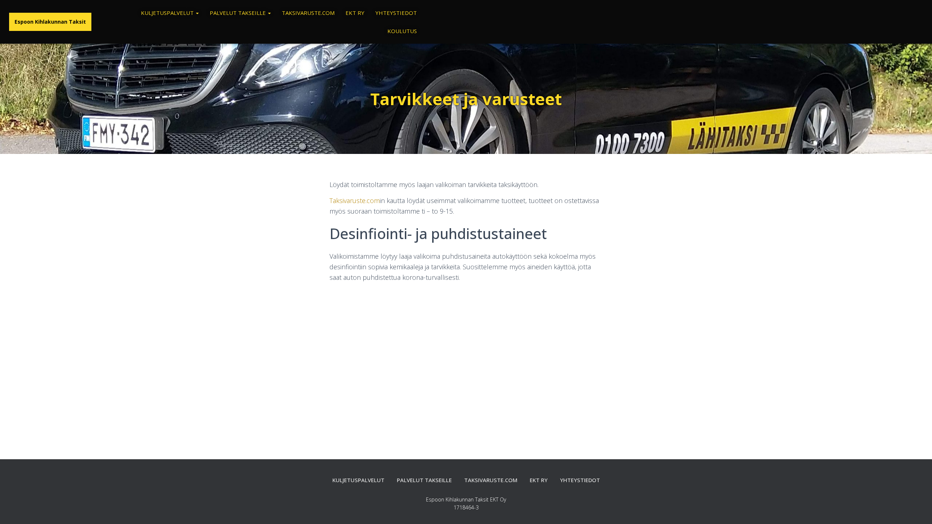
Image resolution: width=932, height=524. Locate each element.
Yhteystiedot (396, 12)
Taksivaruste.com (308, 12)
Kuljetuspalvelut (168, 12)
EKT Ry (354, 12)
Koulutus (402, 31)
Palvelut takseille (238, 12)
